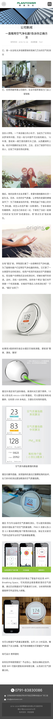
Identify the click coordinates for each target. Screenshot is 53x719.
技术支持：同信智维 (26, 712)
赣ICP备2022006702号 (26, 709)
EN (49, 4)
